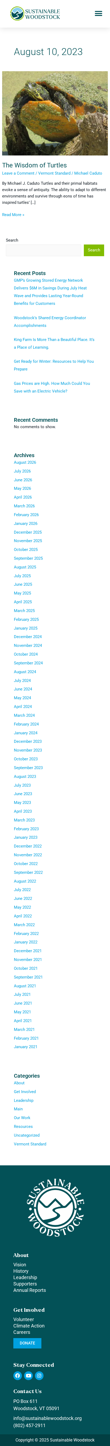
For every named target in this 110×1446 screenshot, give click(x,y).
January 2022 (25, 942)
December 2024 (28, 636)
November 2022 (28, 855)
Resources (23, 1126)
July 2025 (22, 576)
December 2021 (28, 950)
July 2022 (22, 889)
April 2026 (23, 497)
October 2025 (26, 549)
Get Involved (25, 1091)
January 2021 (25, 1046)
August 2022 (25, 881)
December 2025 (28, 532)
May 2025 (22, 593)
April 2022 (23, 916)
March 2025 (24, 610)
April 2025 (23, 602)
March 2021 (24, 1029)
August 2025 (25, 567)
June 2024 (23, 689)
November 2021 (28, 959)
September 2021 (28, 977)
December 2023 (28, 741)
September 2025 (28, 558)
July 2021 (22, 994)
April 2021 (23, 1020)
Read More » (13, 214)
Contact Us (27, 1391)
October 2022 (26, 863)
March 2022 (24, 924)
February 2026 (26, 514)
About (19, 1083)
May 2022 (22, 907)
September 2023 (28, 767)
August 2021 (25, 986)
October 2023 (26, 759)
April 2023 (23, 811)
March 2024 (24, 715)
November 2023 (28, 750)
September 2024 (28, 663)
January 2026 (25, 523)
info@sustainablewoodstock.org (47, 1418)
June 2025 (23, 584)
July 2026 (22, 471)
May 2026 (22, 488)
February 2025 (26, 619)
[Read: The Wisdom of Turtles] (55, 113)
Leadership (23, 1100)
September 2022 (28, 872)
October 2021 (26, 968)
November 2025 (28, 540)
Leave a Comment (18, 173)
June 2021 (23, 1003)
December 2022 (28, 846)
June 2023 (23, 793)
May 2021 (22, 1012)
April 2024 (23, 706)
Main (18, 1109)
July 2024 (22, 680)
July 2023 (22, 785)
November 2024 (28, 645)
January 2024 (25, 733)
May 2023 (22, 802)
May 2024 (22, 697)
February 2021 (26, 1038)
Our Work (22, 1117)
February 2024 (26, 724)
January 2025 (25, 628)
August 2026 (25, 462)
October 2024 (26, 654)
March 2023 (24, 820)
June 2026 (23, 480)
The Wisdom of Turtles (34, 165)
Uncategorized (27, 1135)
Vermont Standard (54, 173)
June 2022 (23, 898)
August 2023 (25, 776)
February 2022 (26, 933)
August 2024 (25, 671)
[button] (99, 14)
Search (12, 240)
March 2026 (24, 506)
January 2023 (25, 837)
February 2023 (26, 829)
